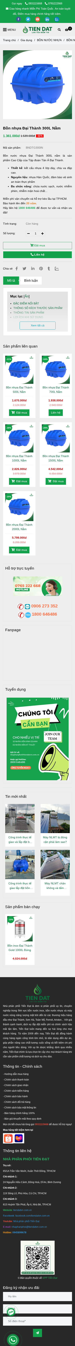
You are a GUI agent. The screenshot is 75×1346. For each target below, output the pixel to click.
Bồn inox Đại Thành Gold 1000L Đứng (19, 948)
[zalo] (56, 19)
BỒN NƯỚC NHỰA (49, 40)
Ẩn (27, 296)
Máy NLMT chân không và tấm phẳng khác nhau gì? (55, 886)
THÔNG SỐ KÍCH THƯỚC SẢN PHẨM (37, 308)
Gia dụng (26, 40)
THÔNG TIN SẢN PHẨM (28, 312)
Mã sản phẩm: (12, 147)
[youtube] (38, 19)
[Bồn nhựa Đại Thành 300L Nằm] (38, 30)
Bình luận (31, 280)
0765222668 (55, 3)
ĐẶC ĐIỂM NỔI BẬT (26, 303)
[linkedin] (47, 19)
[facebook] (19, 19)
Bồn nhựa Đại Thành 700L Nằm (56, 389)
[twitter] (28, 19)
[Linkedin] (32, 269)
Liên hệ (38, 254)
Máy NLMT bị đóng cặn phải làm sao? (55, 839)
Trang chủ (9, 40)
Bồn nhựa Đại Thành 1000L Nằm (19, 458)
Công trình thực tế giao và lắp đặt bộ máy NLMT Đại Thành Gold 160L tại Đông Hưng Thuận (19, 840)
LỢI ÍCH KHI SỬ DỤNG (28, 317)
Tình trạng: (10, 223)
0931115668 (35, 3)
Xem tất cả (37, 325)
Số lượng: (9, 233)
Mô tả (11, 280)
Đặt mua (39, 245)
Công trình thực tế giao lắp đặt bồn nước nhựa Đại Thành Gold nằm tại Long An (19, 886)
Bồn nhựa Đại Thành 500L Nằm (19, 389)
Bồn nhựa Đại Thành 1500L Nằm (56, 458)
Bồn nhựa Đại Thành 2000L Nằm (19, 527)
